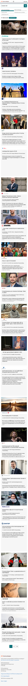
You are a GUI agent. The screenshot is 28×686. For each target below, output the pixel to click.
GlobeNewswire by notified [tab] (20, 12)
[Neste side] (14, 646)
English (5, 681)
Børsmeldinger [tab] (18, 10)
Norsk (2, 681)
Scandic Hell (12, 17)
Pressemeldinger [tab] (6, 10)
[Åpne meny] (14, 1)
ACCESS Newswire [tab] (5, 14)
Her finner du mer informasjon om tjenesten (10, 660)
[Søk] (25, 5)
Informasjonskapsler (5, 676)
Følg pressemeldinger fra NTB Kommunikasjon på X (11, 673)
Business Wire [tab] (4, 12)
